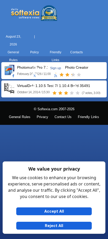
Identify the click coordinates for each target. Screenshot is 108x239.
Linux (54, 95)
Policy (34, 52)
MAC (33, 95)
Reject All (54, 225)
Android (96, 95)
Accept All (54, 211)
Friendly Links (88, 117)
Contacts (76, 52)
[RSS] (55, 76)
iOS (75, 95)
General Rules (19, 117)
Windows (12, 95)
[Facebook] (13, 76)
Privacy (42, 117)
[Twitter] (34, 76)
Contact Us (63, 117)
